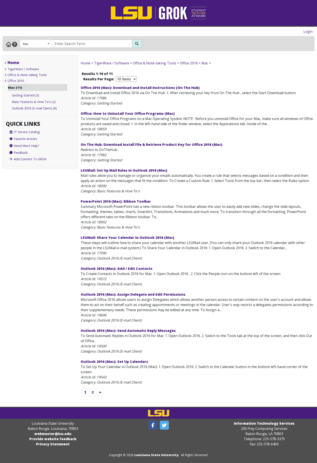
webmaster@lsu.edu (52, 433)
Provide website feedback (53, 439)
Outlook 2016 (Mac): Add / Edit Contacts (116, 268)
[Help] (14, 44)
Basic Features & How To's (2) (34, 101)
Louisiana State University (156, 455)
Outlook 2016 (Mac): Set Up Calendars (114, 361)
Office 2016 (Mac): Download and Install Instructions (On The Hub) (140, 87)
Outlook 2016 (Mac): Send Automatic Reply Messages (128, 330)
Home (13, 62)
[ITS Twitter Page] (164, 425)
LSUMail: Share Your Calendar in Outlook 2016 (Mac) (127, 237)
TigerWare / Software (23, 69)
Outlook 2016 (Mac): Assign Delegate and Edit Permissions (133, 294)
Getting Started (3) (25, 95)
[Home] (8, 44)
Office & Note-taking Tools (27, 75)
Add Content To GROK (29, 159)
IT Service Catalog (26, 132)
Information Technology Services (264, 423)
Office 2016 (16, 80)
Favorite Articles (25, 139)
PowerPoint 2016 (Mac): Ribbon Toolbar (116, 201)
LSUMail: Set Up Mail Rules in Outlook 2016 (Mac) (124, 170)
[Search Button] (137, 44)
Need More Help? (26, 145)
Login (308, 31)
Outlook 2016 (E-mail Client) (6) (34, 108)
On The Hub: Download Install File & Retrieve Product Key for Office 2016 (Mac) (151, 144)
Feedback (20, 152)
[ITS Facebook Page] (152, 425)
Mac (26, 44)
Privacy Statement (53, 444)
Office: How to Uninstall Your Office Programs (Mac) (128, 113)
